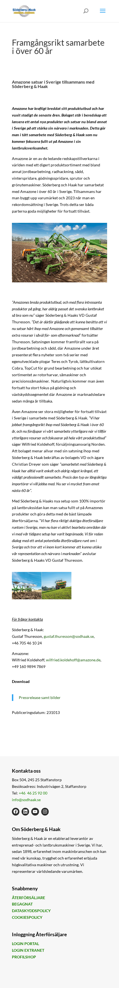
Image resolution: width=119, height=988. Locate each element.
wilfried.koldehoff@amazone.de (73, 659)
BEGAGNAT (22, 904)
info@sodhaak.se (26, 799)
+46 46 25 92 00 (33, 793)
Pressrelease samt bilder (40, 697)
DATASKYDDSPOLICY (31, 910)
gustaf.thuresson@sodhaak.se (69, 636)
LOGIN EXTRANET (28, 950)
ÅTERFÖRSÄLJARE (28, 897)
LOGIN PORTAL (25, 943)
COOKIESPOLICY (27, 917)
